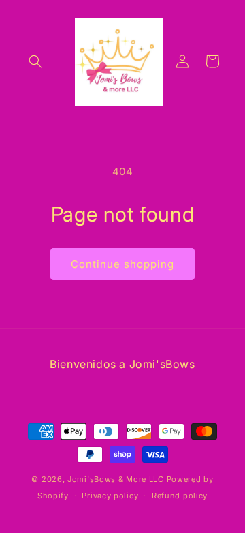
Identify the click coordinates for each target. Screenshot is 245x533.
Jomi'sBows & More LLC (115, 479)
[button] (35, 61)
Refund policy (180, 495)
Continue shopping (122, 264)
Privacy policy (110, 495)
